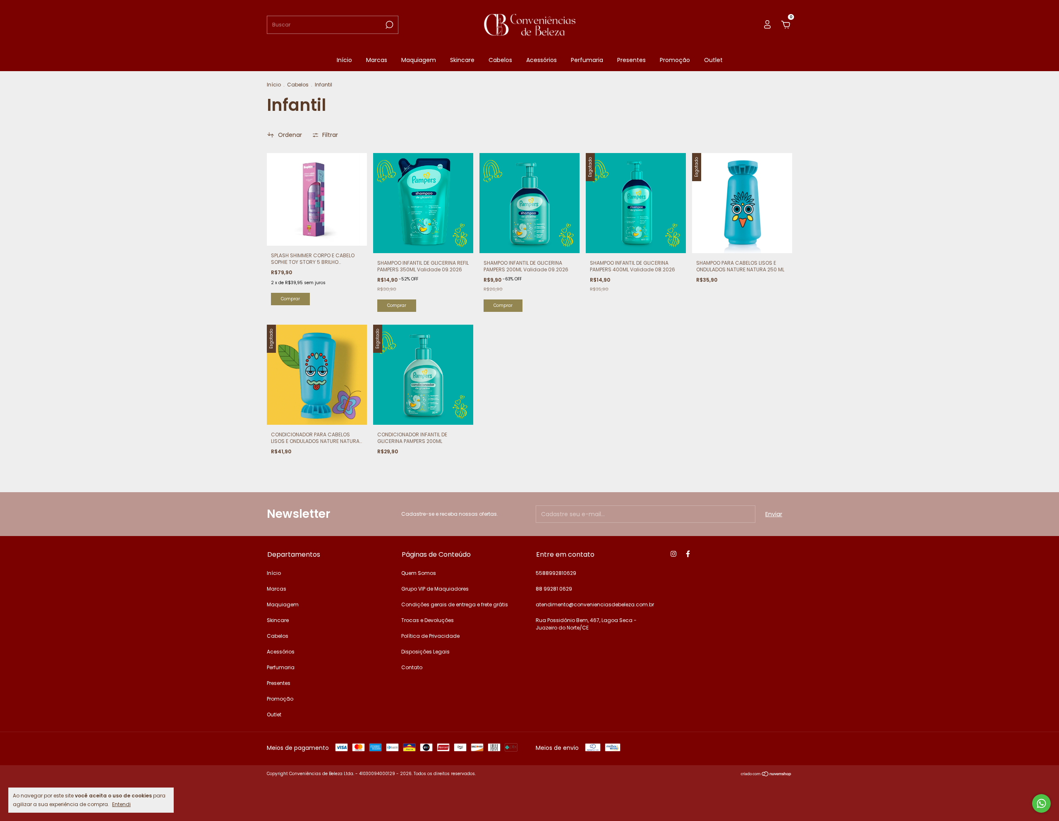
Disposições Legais (425, 651)
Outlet (713, 60)
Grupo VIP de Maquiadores (435, 588)
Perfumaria (587, 60)
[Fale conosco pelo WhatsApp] (1041, 803)
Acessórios (541, 60)
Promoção (675, 60)
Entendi (121, 804)
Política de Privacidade (430, 635)
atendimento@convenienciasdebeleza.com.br (595, 604)
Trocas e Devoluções (427, 620)
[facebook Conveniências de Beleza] (688, 554)
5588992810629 (556, 573)
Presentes (631, 60)
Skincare (462, 60)
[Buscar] (388, 25)
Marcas (376, 60)
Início (344, 60)
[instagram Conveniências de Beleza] (673, 554)
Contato (411, 667)
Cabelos (500, 60)
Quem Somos (418, 573)
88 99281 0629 (554, 588)
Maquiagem (418, 60)
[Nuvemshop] (766, 775)
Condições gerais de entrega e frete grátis (454, 604)
